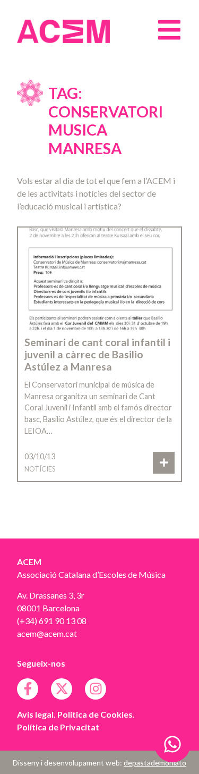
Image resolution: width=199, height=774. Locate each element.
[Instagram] (95, 689)
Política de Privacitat (58, 727)
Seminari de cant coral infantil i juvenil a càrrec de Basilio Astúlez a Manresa (97, 354)
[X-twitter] (61, 689)
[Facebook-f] (27, 689)
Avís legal (35, 714)
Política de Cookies (95, 714)
